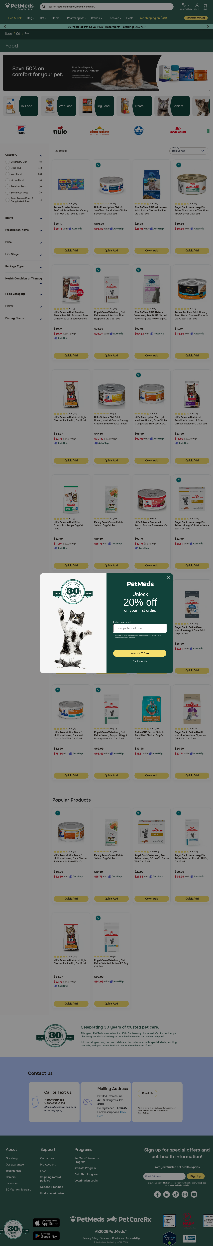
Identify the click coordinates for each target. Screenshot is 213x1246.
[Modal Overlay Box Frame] (106, 623)
